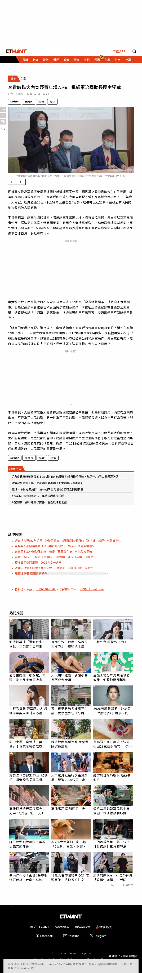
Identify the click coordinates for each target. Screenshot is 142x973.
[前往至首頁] (16, 51)
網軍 (52, 102)
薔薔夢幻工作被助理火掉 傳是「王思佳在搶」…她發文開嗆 (53, 551)
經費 (41, 102)
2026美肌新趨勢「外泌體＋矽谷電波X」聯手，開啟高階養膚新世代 (112, 710)
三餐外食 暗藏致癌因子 (110, 641)
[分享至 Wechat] (3, 121)
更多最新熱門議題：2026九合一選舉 (38, 562)
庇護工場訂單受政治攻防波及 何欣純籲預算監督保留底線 (111, 677)
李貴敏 (14, 102)
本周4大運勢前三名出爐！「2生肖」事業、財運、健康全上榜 (70, 844)
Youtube (73, 935)
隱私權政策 (80, 964)
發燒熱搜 (105, 927)
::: (12, 65)
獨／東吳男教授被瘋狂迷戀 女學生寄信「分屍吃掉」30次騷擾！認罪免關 (69, 710)
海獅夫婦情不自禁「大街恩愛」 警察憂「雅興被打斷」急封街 (54, 568)
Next (3, 129)
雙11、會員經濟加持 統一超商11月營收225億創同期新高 (47, 489)
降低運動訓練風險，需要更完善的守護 (27, 844)
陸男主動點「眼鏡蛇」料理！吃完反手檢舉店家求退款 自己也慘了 (27, 677)
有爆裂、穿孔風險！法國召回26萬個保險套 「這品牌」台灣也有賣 (112, 744)
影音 (117, 59)
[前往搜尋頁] (134, 51)
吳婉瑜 (19, 93)
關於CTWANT (39, 927)
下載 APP (119, 51)
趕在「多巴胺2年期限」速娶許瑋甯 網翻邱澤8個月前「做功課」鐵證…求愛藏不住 (68, 540)
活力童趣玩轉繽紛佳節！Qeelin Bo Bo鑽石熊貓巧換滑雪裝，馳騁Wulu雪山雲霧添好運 (64, 476)
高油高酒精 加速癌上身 (68, 808)
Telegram (100, 935)
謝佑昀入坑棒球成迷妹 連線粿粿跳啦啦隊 (37, 496)
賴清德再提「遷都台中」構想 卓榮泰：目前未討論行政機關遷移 (27, 643)
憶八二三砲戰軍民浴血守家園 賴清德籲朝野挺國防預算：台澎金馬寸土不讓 (111, 810)
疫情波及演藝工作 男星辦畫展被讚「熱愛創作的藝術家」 (47, 483)
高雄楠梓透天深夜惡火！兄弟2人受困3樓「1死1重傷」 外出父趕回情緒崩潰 (28, 810)
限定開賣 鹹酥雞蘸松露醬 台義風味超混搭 (39, 502)
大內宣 (28, 102)
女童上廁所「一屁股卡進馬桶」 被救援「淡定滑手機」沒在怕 (54, 557)
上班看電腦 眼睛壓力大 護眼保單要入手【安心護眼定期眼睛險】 (28, 710)
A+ (12, 182)
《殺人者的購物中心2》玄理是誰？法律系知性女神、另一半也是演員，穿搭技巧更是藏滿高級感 (70, 877)
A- (21, 182)
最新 (25, 59)
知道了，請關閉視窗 (124, 956)
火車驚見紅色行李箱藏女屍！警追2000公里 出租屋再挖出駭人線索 (70, 777)
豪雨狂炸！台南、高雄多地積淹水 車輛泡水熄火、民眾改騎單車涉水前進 (69, 643)
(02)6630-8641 (46, 589)
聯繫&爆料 (62, 927)
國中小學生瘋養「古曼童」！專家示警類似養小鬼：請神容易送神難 (27, 744)
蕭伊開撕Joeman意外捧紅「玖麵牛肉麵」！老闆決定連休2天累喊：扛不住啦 (113, 877)
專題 (128, 59)
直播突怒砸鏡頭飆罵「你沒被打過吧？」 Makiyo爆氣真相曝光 (55, 546)
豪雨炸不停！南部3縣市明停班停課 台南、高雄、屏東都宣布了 (28, 877)
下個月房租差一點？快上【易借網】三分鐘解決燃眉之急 (111, 844)
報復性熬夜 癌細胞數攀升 (31, 573)
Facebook (46, 935)
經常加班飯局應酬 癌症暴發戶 (112, 777)
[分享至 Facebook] (3, 115)
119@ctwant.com (92, 589)
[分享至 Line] (3, 109)
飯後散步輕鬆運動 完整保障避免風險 (69, 744)
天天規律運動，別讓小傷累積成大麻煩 (69, 677)
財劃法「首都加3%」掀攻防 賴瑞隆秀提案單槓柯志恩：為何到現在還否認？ (28, 777)
